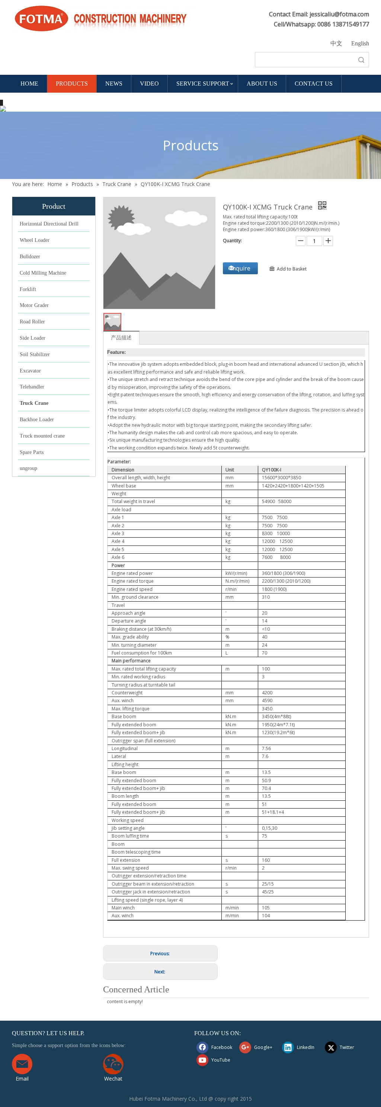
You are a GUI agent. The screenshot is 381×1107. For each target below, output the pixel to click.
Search (361, 60)
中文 (336, 43)
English (360, 43)
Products (72, 83)
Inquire (240, 268)
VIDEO (149, 83)
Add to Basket (292, 269)
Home (29, 83)
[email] (22, 1064)
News (113, 83)
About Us (262, 83)
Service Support (202, 83)
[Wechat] (113, 1064)
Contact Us (314, 83)
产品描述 (121, 337)
